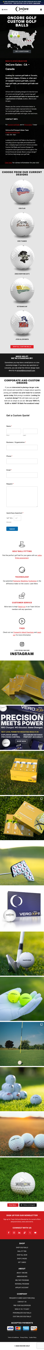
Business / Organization (16, 442)
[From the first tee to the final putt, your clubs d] (22, 863)
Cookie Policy (32, 1337)
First (7, 435)
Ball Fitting (22, 1251)
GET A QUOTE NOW (22, 51)
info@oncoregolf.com (13, 132)
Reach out (22, 607)
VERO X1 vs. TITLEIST (22, 1309)
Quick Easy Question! (14, 513)
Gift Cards (22, 1262)
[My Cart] (41, 10)
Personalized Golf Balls (22, 1313)
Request (10, 484)
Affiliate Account (22, 1287)
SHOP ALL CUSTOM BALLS (22, 346)
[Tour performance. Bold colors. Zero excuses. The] (22, 818)
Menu (6, 9)
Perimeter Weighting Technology (25, 581)
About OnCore (22, 1273)
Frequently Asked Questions (23, 632)
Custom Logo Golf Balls (22, 1316)
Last (24, 435)
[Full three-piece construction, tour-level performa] (22, 683)
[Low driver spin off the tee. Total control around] (22, 773)
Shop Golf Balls (22, 1247)
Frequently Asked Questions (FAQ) (22, 1298)
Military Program (22, 1280)
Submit (12, 529)
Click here (8, 163)
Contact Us (22, 1302)
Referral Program (22, 1284)
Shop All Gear (22, 1255)
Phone (9, 456)
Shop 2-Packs (22, 1258)
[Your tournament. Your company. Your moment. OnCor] (22, 1089)
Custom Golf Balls (14, 125)
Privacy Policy (24, 1337)
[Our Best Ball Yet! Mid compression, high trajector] (22, 1179)
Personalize (28, 125)
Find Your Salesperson (22, 1305)
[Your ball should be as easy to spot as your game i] (22, 999)
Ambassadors (22, 1276)
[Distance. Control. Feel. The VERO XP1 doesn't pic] (22, 908)
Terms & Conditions (13, 1337)
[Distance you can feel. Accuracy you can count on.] (22, 728)
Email (9, 470)
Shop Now (37, 3)
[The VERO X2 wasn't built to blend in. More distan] (22, 1134)
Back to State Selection (16, 61)
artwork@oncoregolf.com (26, 371)
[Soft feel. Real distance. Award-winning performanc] (22, 954)
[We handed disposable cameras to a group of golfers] (22, 1044)
